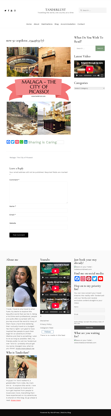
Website (12, 223)
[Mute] (98, 75)
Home (29, 24)
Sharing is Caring (42, 142)
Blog (57, 24)
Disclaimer (44, 321)
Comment (14, 180)
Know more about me (25, 348)
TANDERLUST (55, 10)
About (36, 24)
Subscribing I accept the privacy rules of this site (89, 322)
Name (12, 206)
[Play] (77, 75)
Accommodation (68, 24)
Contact (81, 24)
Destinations (46, 24)
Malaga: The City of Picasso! (21, 157)
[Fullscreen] (102, 75)
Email (12, 215)
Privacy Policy (45, 324)
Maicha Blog (66, 412)
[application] (89, 69)
